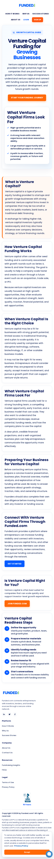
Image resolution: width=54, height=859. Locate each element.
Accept (27, 852)
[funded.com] (27, 6)
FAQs (4, 770)
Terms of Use (8, 782)
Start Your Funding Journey (27, 97)
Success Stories (40, 14)
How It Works (12, 14)
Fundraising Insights (11, 765)
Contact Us (7, 752)
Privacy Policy (8, 787)
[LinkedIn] (4, 714)
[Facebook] (15, 714)
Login (26, 19)
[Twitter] (9, 714)
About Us (15, 19)
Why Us (25, 14)
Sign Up (37, 19)
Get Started (14, 563)
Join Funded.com (17, 603)
